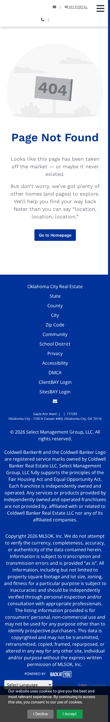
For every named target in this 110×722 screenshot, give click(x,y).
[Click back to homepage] (23, 6)
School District (55, 344)
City (55, 315)
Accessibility (55, 363)
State (55, 296)
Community (55, 334)
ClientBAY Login (55, 382)
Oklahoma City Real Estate (55, 286)
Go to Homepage (55, 235)
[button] (100, 8)
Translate (97, 684)
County (55, 305)
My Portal (77, 7)
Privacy (55, 353)
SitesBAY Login (55, 392)
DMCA (55, 372)
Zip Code (55, 325)
